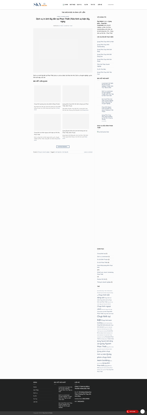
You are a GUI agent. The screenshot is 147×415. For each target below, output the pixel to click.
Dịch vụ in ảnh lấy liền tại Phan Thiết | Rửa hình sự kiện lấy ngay (63, 20)
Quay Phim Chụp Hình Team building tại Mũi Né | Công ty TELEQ (107, 117)
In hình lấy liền (65, 152)
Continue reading (63, 146)
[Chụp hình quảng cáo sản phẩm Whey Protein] (47, 94)
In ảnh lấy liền (58, 152)
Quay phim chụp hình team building (104, 357)
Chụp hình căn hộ (104, 300)
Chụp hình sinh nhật (108, 313)
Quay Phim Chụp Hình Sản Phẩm (104, 60)
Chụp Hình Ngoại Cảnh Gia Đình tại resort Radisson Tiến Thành (107, 109)
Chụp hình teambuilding (107, 323)
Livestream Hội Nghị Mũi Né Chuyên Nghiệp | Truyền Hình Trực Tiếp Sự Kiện (107, 85)
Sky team (70, 25)
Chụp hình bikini (103, 292)
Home (66, 4)
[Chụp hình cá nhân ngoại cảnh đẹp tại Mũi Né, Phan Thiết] (47, 122)
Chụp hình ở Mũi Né (101, 329)
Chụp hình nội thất (101, 311)
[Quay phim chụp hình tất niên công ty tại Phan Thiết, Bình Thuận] (76, 94)
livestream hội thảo (101, 336)
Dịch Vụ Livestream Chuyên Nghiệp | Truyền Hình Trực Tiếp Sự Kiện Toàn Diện (108, 93)
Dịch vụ (79, 4)
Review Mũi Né (101, 279)
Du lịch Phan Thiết (102, 262)
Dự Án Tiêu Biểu (101, 69)
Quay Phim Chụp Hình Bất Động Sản (104, 55)
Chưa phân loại (101, 253)
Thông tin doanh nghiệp (63, 16)
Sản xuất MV (103, 369)
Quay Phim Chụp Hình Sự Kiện (105, 41)
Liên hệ (100, 4)
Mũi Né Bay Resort (103, 338)
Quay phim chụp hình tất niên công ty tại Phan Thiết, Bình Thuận (76, 105)
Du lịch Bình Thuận (102, 259)
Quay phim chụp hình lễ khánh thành (104, 349)
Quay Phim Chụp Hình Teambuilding (103, 45)
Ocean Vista (111, 339)
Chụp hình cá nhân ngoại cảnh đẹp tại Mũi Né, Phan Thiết (47, 133)
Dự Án (86, 4)
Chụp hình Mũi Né (107, 304)
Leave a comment (88, 152)
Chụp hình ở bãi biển (108, 327)
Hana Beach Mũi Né (102, 333)
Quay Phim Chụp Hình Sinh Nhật (104, 50)
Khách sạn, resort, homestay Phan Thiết (105, 273)
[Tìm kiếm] (104, 4)
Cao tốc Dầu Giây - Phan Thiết (103, 290)
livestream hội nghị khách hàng (105, 334)
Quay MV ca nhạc (110, 346)
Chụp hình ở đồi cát (103, 331)
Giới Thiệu (72, 4)
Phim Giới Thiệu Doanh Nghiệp (103, 65)
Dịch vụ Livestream (102, 256)
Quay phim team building (105, 367)
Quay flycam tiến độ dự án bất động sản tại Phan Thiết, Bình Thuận (75, 131)
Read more (85, 110)
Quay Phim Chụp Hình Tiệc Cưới (104, 73)
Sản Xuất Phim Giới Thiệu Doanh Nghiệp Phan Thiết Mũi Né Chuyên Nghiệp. (107, 101)
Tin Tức (93, 4)
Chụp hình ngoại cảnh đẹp (107, 309)
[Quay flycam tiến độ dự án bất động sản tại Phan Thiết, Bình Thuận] (76, 121)
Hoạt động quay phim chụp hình (105, 266)
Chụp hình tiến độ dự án (103, 325)
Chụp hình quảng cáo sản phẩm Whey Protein (47, 104)
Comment (104, 121)
